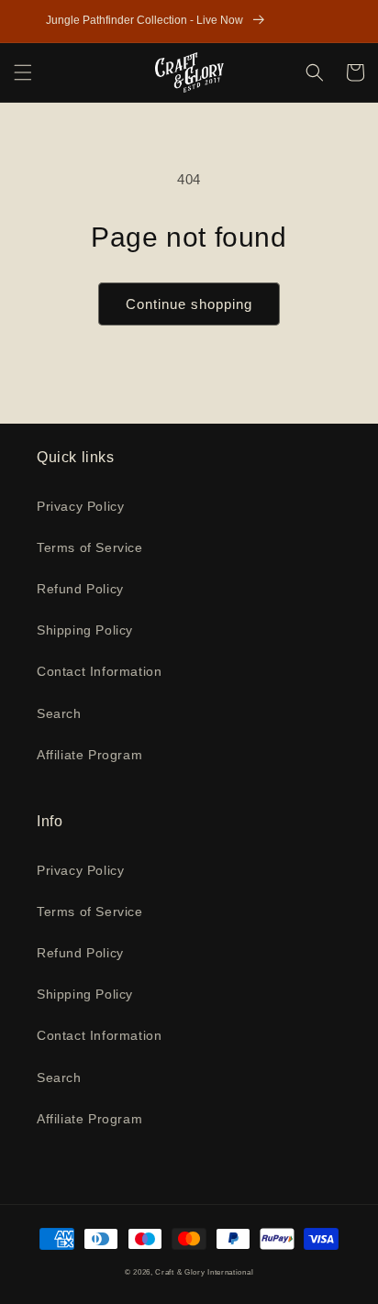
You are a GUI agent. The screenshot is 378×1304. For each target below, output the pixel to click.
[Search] (315, 72)
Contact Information (99, 671)
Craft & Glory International (204, 1271)
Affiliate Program (89, 754)
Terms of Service (90, 547)
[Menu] (23, 72)
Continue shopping (189, 304)
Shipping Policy (85, 630)
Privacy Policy (80, 506)
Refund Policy (80, 588)
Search (59, 713)
